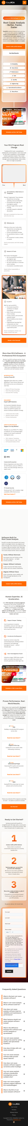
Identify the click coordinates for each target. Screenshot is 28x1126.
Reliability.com (17, 1119)
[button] (24, 2)
